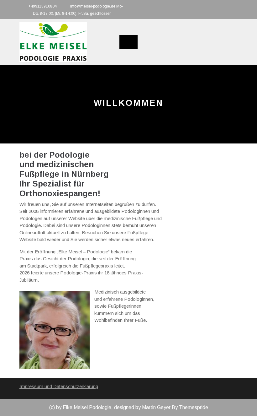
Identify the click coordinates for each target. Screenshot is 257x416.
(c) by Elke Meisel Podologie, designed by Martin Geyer (109, 407)
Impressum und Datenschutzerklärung (58, 386)
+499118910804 (43, 6)
